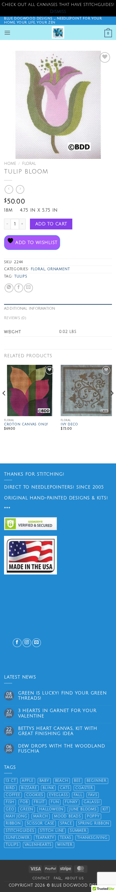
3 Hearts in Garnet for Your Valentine (57, 713)
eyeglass (58, 795)
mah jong (16, 816)
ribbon (13, 823)
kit (105, 809)
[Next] (111, 404)
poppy (93, 816)
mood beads (67, 816)
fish (10, 802)
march (40, 816)
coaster (84, 788)
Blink (48, 788)
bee (77, 781)
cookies (34, 795)
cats (64, 788)
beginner (97, 781)
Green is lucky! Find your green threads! (62, 696)
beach (61, 781)
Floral (29, 164)
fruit (39, 802)
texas (65, 838)
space (66, 823)
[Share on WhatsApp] (9, 287)
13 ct (11, 781)
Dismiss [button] (58, 11)
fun (55, 802)
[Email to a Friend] (28, 287)
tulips (20, 276)
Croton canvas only (26, 424)
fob (24, 802)
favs (92, 795)
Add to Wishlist (35, 242)
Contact (41, 878)
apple (27, 781)
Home (10, 164)
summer (78, 831)
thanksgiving (92, 838)
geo (10, 809)
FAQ (57, 878)
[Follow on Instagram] (26, 642)
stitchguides (20, 831)
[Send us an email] (36, 642)
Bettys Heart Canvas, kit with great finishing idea (57, 731)
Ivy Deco (69, 424)
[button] (7, 32)
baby (44, 781)
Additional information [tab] (29, 308)
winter (65, 845)
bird (10, 788)
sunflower (18, 838)
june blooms (83, 809)
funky (71, 802)
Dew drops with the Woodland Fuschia (61, 749)
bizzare (29, 788)
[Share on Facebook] (18, 287)
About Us (74, 878)
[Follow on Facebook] (17, 642)
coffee (13, 795)
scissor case (40, 823)
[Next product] (9, 189)
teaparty (45, 838)
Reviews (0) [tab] (15, 318)
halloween (51, 809)
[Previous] (4, 404)
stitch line (52, 831)
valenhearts (38, 845)
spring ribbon (93, 823)
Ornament (58, 269)
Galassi (92, 802)
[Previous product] (20, 189)
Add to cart (51, 224)
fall (78, 795)
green (26, 809)
